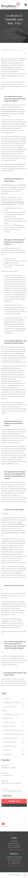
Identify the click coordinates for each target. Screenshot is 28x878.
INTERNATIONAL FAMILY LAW (13, 29)
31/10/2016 (17, 50)
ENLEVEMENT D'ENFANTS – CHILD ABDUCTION (10, 716)
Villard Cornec (7, 50)
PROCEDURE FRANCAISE (13, 35)
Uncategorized (7, 754)
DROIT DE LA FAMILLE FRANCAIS (13, 33)
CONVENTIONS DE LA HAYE (11, 703)
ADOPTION (6, 699)
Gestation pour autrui (9, 726)
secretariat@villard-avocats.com (14, 849)
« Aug (3, 826)
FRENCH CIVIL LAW (8, 722)
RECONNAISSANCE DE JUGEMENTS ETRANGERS (8, 744)
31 (3, 824)
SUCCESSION (7, 750)
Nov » (7, 826)
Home (13, 27)
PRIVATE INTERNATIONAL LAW (13, 31)
